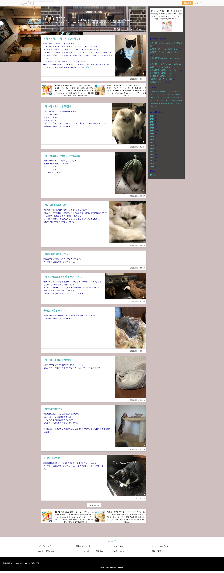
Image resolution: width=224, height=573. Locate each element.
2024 (152, 121)
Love (130, 29)
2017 (152, 142)
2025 (152, 118)
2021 (152, 130)
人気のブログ (119, 546)
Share (140, 29)
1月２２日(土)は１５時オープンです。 (63, 276)
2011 (152, 160)
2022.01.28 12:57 (137, 196)
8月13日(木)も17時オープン (161, 73)
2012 (152, 157)
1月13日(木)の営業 (53, 408)
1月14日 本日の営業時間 (57, 359)
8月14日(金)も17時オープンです (163, 70)
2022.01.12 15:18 (137, 498)
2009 (152, 166)
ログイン (198, 3)
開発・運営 (156, 551)
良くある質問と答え (46, 551)
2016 (152, 145)
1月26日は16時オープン (56, 254)
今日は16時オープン (54, 310)
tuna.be (112, 541)
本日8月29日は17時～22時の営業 (163, 49)
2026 (152, 116)
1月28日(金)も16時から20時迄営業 (61, 155)
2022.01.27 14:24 (137, 245)
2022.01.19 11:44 (137, 351)
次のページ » (94, 505)
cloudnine (60, 17)
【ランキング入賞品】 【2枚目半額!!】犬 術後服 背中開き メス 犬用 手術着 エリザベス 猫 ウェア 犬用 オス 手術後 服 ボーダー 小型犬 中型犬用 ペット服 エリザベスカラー (166, 15)
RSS (154, 174)
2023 (152, 124)
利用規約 (99, 551)
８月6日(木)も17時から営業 (161, 79)
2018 (152, 139)
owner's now (93, 11)
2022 (152, 127)
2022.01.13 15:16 (137, 449)
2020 (152, 133)
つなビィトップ (44, 546)
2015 (152, 148)
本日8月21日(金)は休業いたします (164, 52)
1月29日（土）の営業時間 (57, 106)
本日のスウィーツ (157, 82)
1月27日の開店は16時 (54, 204)
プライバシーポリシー (85, 551)
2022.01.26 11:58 (137, 267)
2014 (152, 151)
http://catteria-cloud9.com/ (115, 22)
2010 (152, 163)
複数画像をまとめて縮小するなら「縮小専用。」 (23, 563)
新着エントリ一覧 (83, 546)
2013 (152, 154)
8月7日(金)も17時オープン (161, 76)
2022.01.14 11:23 (137, 400)
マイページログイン (160, 546)
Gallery (119, 29)
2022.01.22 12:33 (137, 301)
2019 (152, 136)
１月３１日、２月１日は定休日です (62, 38)
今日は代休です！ (52, 458)
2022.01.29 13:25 (137, 146)
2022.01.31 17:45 (137, 79)
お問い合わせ (119, 551)
